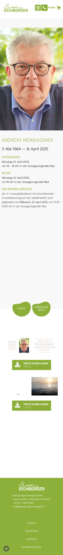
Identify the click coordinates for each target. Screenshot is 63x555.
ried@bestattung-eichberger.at (29, 507)
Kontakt (31, 523)
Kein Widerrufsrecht (31, 547)
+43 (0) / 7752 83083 (23, 503)
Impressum (31, 539)
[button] (6, 548)
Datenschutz (31, 531)
